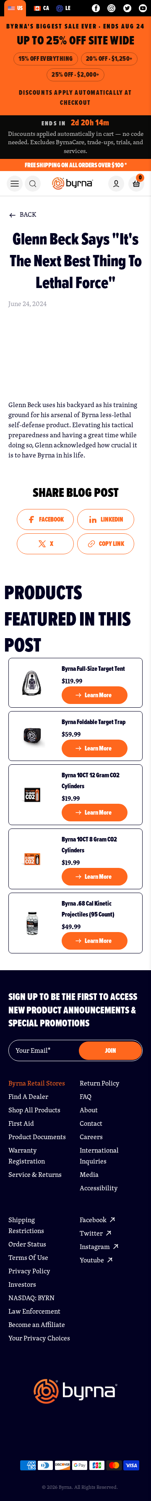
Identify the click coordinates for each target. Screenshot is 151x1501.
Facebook (94, 1220)
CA (46, 8)
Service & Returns (35, 1174)
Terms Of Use (28, 1257)
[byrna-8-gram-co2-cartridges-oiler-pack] (32, 859)
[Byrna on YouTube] (143, 8)
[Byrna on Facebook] (96, 8)
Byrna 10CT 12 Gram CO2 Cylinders (91, 780)
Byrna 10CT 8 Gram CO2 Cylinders (89, 844)
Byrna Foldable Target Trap (93, 722)
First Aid (21, 1123)
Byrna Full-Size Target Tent (93, 668)
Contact (91, 1123)
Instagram (95, 1247)
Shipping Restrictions (26, 1225)
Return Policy (100, 1083)
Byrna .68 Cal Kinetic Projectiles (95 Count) (88, 909)
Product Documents (37, 1137)
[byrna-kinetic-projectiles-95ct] (32, 923)
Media (89, 1174)
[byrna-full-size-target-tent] (32, 683)
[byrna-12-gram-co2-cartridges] (32, 795)
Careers (91, 1137)
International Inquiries (99, 1155)
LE (67, 8)
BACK (28, 214)
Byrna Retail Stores (36, 1083)
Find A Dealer (28, 1096)
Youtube (92, 1260)
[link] (33, 184)
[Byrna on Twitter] (127, 8)
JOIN (110, 1050)
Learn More (98, 695)
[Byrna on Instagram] (111, 8)
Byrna (65, 1487)
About (89, 1110)
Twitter (92, 1233)
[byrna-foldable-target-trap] (32, 735)
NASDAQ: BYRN (31, 1298)
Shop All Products (34, 1110)
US (20, 8)
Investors (22, 1284)
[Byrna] (75, 1395)
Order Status (27, 1244)
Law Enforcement (34, 1311)
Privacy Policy (29, 1271)
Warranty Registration (26, 1155)
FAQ (85, 1096)
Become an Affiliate (36, 1325)
